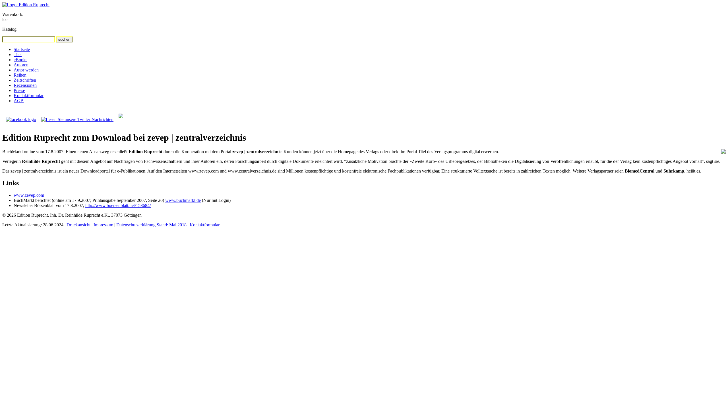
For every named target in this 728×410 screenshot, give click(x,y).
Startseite (22, 49)
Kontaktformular (29, 95)
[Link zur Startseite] (25, 4)
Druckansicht (78, 224)
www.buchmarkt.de (183, 200)
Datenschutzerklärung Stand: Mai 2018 (151, 224)
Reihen (20, 75)
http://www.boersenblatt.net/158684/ (118, 205)
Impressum (103, 224)
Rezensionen (25, 85)
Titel (18, 54)
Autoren (21, 64)
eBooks (20, 59)
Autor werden (26, 69)
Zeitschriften (25, 80)
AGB (19, 100)
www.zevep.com (29, 195)
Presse (19, 90)
